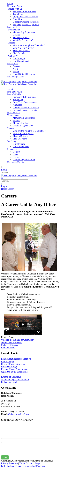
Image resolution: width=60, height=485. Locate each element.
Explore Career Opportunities (14, 369)
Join (5, 457)
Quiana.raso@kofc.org (18, 414)
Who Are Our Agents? (11, 342)
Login (4, 169)
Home (4, 189)
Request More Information (13, 364)
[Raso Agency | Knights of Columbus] (19, 81)
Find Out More (8, 347)
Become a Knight (9, 366)
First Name (6, 425)
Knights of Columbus (11, 377)
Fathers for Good (9, 382)
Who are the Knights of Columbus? (17, 340)
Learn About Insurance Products (16, 359)
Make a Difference (9, 345)
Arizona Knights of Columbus (15, 379)
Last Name (6, 436)
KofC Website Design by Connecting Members (23, 466)
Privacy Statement (9, 463)
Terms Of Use (25, 463)
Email (4, 446)
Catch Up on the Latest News (14, 372)
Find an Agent (7, 361)
